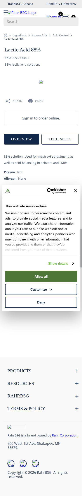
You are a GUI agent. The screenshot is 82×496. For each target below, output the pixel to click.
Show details (58, 263)
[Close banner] (75, 190)
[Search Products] (73, 22)
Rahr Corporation (64, 435)
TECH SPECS (60, 139)
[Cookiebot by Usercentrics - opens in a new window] (49, 191)
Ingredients (19, 35)
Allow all (41, 276)
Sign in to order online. (41, 118)
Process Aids (39, 35)
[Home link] (6, 35)
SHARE (17, 100)
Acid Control (60, 35)
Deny (41, 302)
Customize (38, 289)
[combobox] (41, 21)
